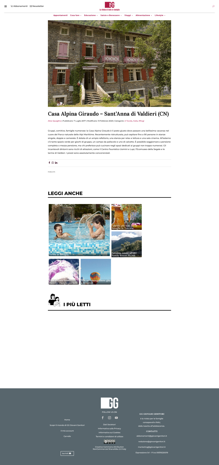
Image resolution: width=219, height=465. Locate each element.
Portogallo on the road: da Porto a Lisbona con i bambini (79, 375)
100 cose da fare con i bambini (65, 368)
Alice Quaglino (54, 121)
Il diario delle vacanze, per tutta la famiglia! (73, 347)
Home (67, 420)
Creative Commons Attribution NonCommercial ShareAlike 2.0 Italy (109, 448)
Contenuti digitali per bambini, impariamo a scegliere (78, 333)
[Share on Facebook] (49, 163)
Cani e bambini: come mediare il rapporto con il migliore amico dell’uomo (88, 354)
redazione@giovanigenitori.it (151, 441)
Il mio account (67, 431)
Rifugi (141, 121)
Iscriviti (65, 453)
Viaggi (127, 15)
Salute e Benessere (110, 15)
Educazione (90, 15)
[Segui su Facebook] (103, 418)
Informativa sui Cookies (109, 432)
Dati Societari (109, 424)
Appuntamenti (60, 15)
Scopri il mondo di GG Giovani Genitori (67, 425)
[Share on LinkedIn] (56, 163)
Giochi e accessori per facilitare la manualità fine (76, 319)
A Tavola (128, 121)
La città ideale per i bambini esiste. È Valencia (74, 361)
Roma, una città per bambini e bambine (70, 340)
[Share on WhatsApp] (52, 163)
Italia (135, 121)
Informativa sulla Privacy (109, 428)
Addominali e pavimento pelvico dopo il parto (74, 326)
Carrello (67, 436)
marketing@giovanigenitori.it (152, 447)
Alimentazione (143, 15)
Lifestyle (159, 15)
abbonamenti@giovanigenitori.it (152, 436)
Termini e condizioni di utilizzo (109, 436)
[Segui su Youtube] (116, 418)
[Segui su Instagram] (109, 418)
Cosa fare (74, 15)
